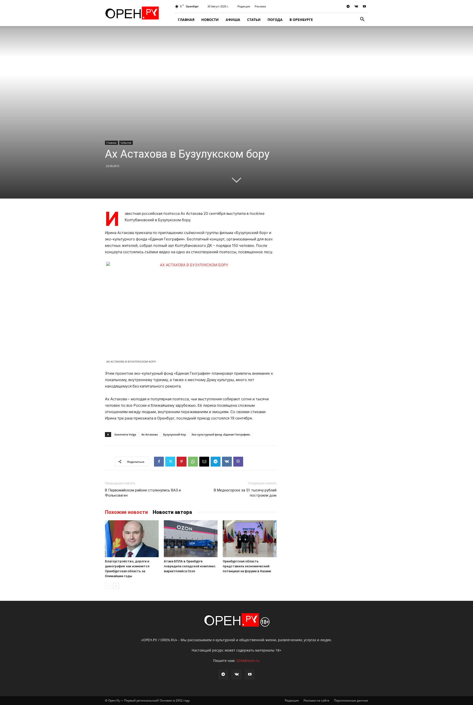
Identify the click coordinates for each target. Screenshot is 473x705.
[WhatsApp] (193, 462)
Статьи (254, 19)
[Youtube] (364, 6)
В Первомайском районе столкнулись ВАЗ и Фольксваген (143, 493)
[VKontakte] (356, 6)
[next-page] (116, 586)
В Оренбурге (301, 19)
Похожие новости (126, 512)
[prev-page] (108, 586)
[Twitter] (170, 462)
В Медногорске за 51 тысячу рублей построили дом (245, 493)
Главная (186, 19)
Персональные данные (351, 700)
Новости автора (172, 512)
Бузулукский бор (174, 434)
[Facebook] (159, 462)
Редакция (243, 6)
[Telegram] (348, 6)
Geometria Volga (125, 434)
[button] (362, 19)
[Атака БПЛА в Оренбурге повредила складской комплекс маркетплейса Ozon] (191, 538)
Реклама (260, 6)
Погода (275, 19)
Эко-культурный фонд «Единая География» (220, 434)
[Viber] (238, 462)
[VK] (227, 462)
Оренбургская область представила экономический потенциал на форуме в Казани (247, 566)
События (126, 142)
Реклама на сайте (316, 700)
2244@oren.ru (248, 660)
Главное (111, 142)
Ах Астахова (149, 434)
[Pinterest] (181, 462)
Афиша (233, 19)
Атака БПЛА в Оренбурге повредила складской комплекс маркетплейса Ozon (190, 566)
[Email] (204, 462)
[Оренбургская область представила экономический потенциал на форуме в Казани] (249, 538)
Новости (210, 19)
